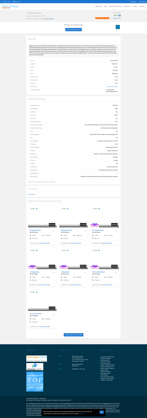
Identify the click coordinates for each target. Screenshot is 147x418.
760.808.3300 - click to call (78, 369)
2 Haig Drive (65, 272)
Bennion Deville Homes (77, 356)
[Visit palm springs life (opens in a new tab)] (34, 381)
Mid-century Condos (105, 363)
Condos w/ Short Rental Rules (108, 365)
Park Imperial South (105, 373)
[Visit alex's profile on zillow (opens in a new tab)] (34, 366)
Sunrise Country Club (40, 19)
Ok (102, 412)
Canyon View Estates (106, 371)
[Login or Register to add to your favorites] (54, 231)
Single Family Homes (115, 6)
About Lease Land (105, 360)
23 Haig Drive (34, 272)
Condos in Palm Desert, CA (107, 366)
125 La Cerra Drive (98, 272)
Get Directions (31, 194)
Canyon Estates (104, 370)
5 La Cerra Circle (97, 230)
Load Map (32, 188)
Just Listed (98, 6)
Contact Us (18, 1)
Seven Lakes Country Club (107, 376)
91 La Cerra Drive (36, 314)
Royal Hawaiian (104, 375)
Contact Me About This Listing (102, 18)
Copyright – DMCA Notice (107, 380)
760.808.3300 (6, 1)
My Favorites (133, 1)
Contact (142, 6)
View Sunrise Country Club (73, 335)
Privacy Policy (107, 403)
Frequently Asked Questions (107, 356)
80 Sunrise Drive (66, 230)
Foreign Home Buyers (106, 358)
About (135, 6)
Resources (127, 6)
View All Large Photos (73, 30)
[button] (117, 15)
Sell (106, 6)
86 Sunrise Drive (35, 230)
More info (82, 413)
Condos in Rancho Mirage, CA (108, 368)
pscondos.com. (55, 400)
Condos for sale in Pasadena (107, 378)
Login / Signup (142, 1)
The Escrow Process (106, 361)
